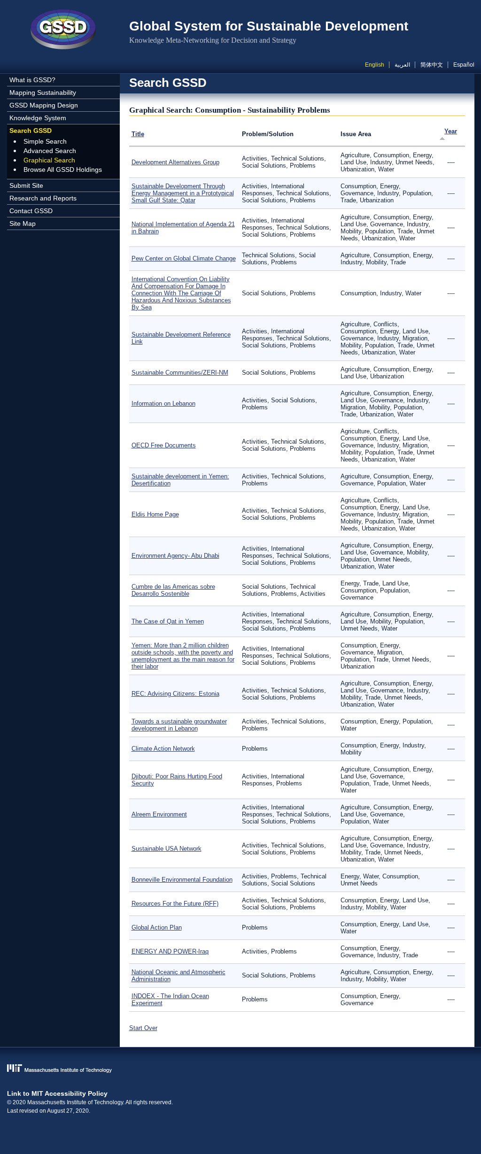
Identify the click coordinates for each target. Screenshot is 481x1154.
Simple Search (45, 141)
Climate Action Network (163, 748)
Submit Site (26, 185)
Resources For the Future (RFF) (175, 903)
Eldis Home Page (155, 514)
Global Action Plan (157, 927)
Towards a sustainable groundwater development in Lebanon (179, 725)
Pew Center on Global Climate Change (184, 258)
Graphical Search (49, 160)
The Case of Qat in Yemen (168, 621)
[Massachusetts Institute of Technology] (240, 1069)
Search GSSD (30, 130)
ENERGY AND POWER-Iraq (170, 951)
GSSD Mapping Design (43, 105)
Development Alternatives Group (175, 162)
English (374, 65)
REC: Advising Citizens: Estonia (175, 693)
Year (450, 131)
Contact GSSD (31, 211)
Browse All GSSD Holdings (62, 169)
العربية (402, 65)
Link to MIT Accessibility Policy (57, 1093)
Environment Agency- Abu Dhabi (175, 555)
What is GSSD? (32, 80)
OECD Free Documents (164, 445)
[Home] (63, 30)
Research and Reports (43, 198)
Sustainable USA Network (167, 848)
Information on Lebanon (163, 403)
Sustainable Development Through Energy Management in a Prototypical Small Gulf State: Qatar (183, 193)
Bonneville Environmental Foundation (182, 879)
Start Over (143, 1027)
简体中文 (431, 65)
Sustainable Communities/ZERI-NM (180, 372)
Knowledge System (37, 118)
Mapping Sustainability (42, 92)
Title (138, 134)
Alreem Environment (159, 814)
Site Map (22, 223)
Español (463, 65)
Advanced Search (49, 150)
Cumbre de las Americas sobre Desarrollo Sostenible (173, 590)
